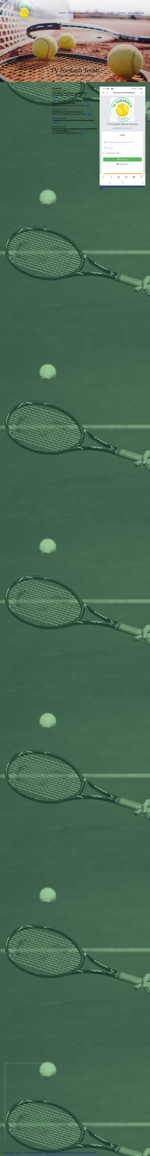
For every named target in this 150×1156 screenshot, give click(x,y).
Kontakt (110, 13)
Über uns (71, 13)
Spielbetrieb (83, 13)
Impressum (122, 13)
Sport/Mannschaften (34, 1152)
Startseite (62, 13)
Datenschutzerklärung (136, 13)
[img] (24, 13)
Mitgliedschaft (97, 13)
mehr (55, 97)
